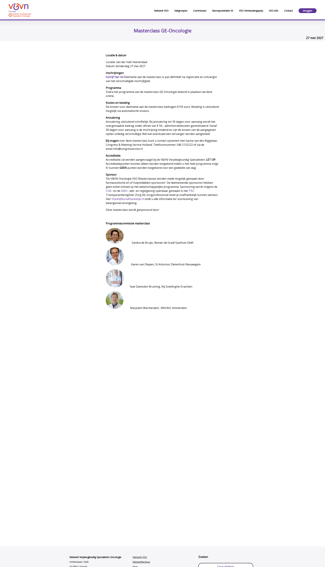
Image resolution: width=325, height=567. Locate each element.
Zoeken (203, 557)
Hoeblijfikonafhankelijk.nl (128, 199)
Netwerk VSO (140, 557)
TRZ (191, 191)
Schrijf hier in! (114, 77)
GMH (124, 191)
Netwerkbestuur (141, 561)
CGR (108, 191)
